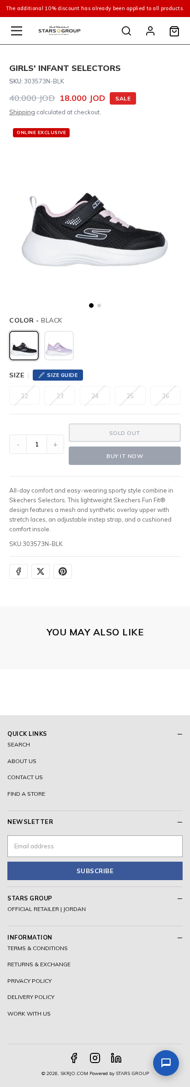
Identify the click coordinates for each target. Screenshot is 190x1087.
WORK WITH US (29, 1013)
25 (130, 396)
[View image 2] (99, 305)
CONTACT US (25, 777)
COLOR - (36, 320)
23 (60, 396)
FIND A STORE (26, 793)
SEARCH (18, 744)
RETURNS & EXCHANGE (39, 964)
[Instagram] (95, 1057)
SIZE (16, 375)
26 (165, 396)
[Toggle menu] (16, 31)
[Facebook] (73, 1057)
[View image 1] (91, 305)
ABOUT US (21, 761)
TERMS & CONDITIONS (37, 948)
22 (24, 396)
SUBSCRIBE (95, 871)
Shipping (22, 112)
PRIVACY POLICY (29, 980)
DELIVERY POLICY (30, 996)
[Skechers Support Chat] (166, 1063)
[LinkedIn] (116, 1057)
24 (95, 396)
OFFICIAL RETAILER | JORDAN (46, 908)
